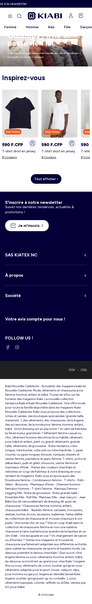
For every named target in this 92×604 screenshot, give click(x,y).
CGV (72, 370)
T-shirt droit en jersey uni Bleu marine (20, 151)
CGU (84, 370)
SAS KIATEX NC (21, 254)
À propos (14, 275)
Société (13, 295)
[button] (19, 16)
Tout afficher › (46, 179)
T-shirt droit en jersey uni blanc (59, 151)
